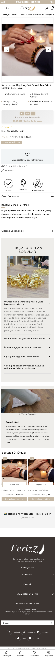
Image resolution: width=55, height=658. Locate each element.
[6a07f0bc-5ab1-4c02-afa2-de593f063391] (27, 549)
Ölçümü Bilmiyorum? (16, 166)
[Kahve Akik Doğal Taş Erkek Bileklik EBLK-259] (41, 472)
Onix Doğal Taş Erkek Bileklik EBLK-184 (14, 490)
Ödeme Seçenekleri (12, 231)
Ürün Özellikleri (10, 196)
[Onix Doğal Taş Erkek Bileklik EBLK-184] (14, 472)
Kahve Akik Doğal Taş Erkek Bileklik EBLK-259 (41, 490)
